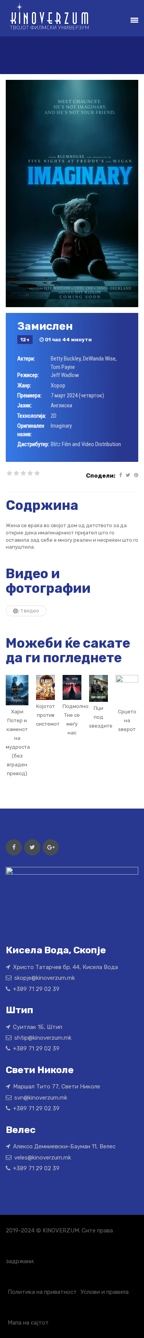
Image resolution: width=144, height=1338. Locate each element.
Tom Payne (63, 367)
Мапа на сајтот (28, 1322)
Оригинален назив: (30, 429)
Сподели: (100, 475)
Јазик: (24, 405)
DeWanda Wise (99, 358)
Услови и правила (105, 1291)
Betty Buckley (66, 358)
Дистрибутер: (33, 444)
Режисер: (28, 375)
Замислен (45, 326)
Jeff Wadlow (65, 375)
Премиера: (29, 395)
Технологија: (31, 415)
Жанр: (24, 385)
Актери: (26, 358)
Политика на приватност (42, 1291)
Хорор (58, 385)
